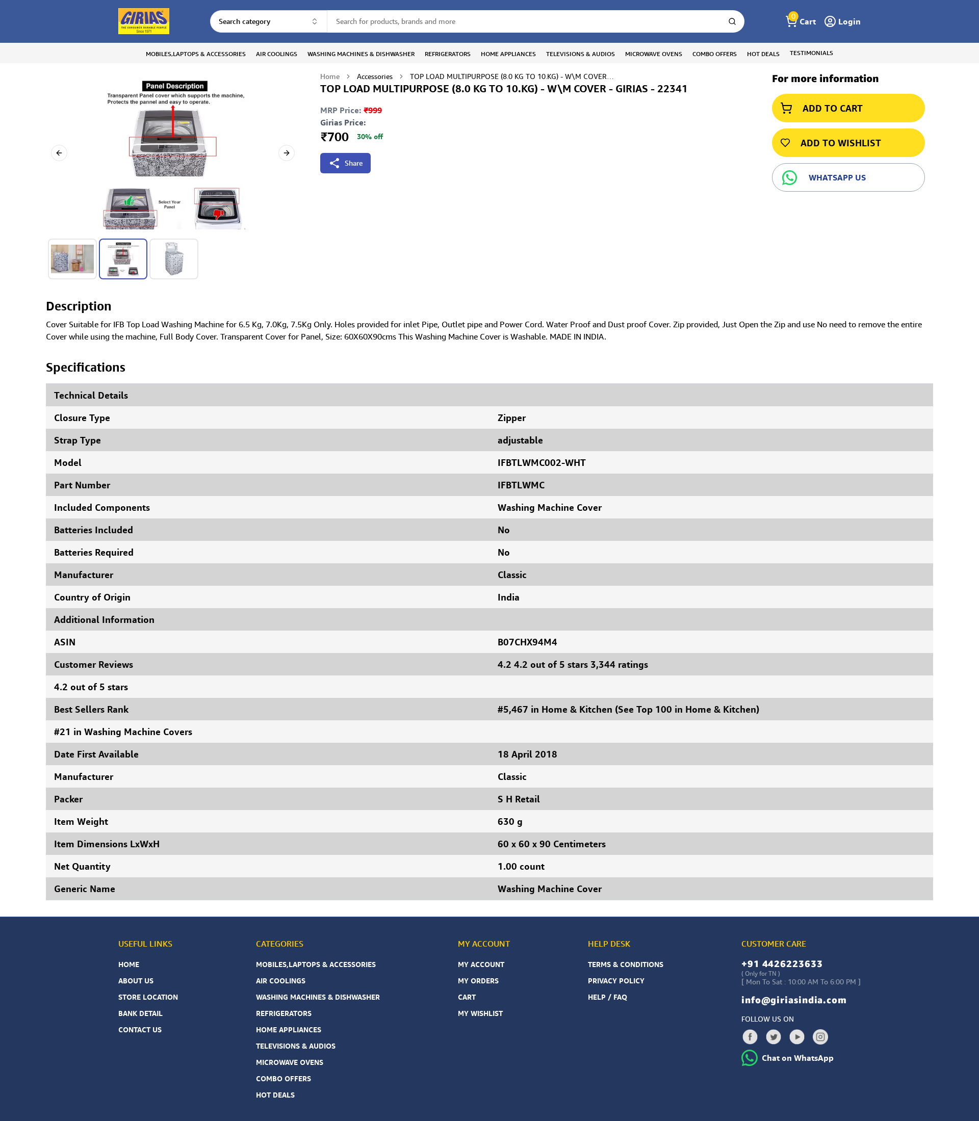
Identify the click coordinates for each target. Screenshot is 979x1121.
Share (354, 163)
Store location (148, 997)
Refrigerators (284, 1013)
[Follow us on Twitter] (773, 1037)
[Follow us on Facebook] (750, 1037)
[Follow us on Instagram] (820, 1037)
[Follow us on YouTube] (797, 1037)
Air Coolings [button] (276, 53)
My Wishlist (480, 1013)
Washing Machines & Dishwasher (318, 997)
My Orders (478, 980)
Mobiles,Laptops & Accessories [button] (196, 53)
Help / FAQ (607, 997)
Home (330, 76)
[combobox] (268, 21)
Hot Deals (275, 1094)
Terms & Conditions (625, 964)
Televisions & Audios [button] (580, 53)
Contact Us (140, 1029)
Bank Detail (140, 1013)
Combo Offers (283, 1078)
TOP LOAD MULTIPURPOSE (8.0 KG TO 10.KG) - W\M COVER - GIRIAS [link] (512, 76)
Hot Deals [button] (763, 53)
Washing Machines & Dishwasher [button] (361, 53)
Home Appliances (288, 1029)
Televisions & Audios (296, 1045)
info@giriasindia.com (794, 999)
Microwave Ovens (289, 1062)
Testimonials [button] (811, 52)
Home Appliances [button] (508, 53)
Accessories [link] (375, 76)
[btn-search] (732, 21)
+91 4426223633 (782, 963)
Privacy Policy (616, 980)
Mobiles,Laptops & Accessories (316, 964)
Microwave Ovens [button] (653, 53)
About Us (135, 980)
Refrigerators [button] (448, 53)
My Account (481, 964)
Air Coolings (280, 980)
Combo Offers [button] (714, 53)
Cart (467, 997)
